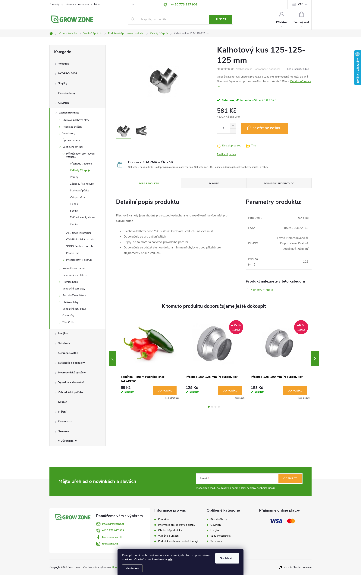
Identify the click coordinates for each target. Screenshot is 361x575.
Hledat (220, 19)
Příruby (74, 177)
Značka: (226, 154)
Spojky (74, 210)
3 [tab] (215, 407)
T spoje (74, 204)
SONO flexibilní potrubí (79, 246)
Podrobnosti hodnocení (267, 69)
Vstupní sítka (77, 197)
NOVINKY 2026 (67, 73)
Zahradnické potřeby (70, 392)
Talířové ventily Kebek (82, 217)
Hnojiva (63, 333)
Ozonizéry (68, 315)
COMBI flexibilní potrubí (80, 239)
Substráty (64, 343)
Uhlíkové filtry (70, 302)
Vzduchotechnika (69, 112)
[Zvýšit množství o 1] (233, 125)
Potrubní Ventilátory (74, 295)
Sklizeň (62, 402)
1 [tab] (209, 407)
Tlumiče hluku (70, 282)
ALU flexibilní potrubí (78, 233)
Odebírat (290, 478)
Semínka (63, 431)
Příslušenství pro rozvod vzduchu (80, 155)
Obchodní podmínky (170, 530)
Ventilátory (68, 133)
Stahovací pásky (79, 190)
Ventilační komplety (73, 288)
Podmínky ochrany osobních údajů (178, 541)
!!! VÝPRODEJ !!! (67, 441)
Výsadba (63, 63)
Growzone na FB (112, 537)
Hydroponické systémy (72, 372)
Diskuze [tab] (214, 183)
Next (315, 358)
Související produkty (277, 183)
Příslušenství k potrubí (79, 260)
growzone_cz (110, 543)
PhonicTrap (72, 253)
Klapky (74, 224)
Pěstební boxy (66, 93)
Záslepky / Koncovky (82, 184)
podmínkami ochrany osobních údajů (253, 488)
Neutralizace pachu (73, 268)
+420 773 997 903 (113, 530)
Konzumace (65, 421)
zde (170, 559)
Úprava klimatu (71, 140)
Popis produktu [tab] (149, 183)
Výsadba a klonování (71, 382)
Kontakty (54, 4)
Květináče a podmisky (71, 363)
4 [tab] (219, 407)
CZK (300, 4)
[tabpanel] (148, 358)
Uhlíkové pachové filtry (75, 120)
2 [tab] (212, 407)
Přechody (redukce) (81, 163)
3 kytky (62, 83)
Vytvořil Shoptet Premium (298, 567)
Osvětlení (64, 103)
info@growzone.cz (113, 524)
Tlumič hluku (69, 322)
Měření (62, 412)
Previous (112, 358)
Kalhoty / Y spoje (80, 170)
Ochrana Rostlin (68, 353)
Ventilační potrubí (72, 147)
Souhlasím (227, 558)
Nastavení (132, 568)
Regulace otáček (72, 127)
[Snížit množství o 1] (233, 130)
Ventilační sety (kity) (74, 309)
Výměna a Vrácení (168, 536)
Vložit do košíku (267, 128)
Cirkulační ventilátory (74, 275)
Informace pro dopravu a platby (82, 4)
